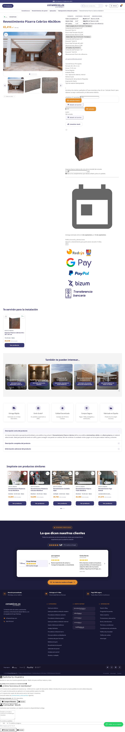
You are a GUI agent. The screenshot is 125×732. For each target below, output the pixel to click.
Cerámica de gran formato (55, 638)
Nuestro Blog (104, 608)
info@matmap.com (11, 618)
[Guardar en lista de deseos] (6, 35)
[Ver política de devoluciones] (66, 244)
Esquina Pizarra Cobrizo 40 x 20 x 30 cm (14, 333)
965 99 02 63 (10, 621)
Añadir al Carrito (75, 105)
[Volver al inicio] (55, 6)
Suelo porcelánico (53, 608)
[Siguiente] (59, 54)
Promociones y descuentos (107, 618)
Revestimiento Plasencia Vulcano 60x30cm (39, 489)
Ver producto (14, 345)
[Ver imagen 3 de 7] (83, 483)
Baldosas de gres (53, 642)
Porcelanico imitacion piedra (56, 618)
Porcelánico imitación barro (56, 632)
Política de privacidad (106, 632)
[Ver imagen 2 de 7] (81, 483)
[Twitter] (107, 667)
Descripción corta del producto (16, 431)
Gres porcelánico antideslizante (57, 635)
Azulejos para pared (53, 652)
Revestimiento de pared (55, 645)
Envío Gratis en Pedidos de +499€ (63, 1)
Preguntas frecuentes (106, 611)
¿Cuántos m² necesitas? (73, 97)
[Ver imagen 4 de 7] (85, 483)
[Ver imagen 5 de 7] (87, 483)
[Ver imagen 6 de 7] (89, 483)
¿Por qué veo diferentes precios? (73, 59)
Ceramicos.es (26, 11)
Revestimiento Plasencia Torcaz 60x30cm (16, 489)
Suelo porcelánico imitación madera (58, 611)
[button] (92, 242)
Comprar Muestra (10, 701)
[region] (17, 478)
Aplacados (53, 11)
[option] (16, 85)
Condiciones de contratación (108, 628)
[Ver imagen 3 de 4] (18, 483)
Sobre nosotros (104, 615)
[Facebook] (119, 667)
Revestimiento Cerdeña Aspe (61, 489)
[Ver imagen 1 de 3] (106, 483)
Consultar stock (74, 124)
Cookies (119, 673)
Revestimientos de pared (39, 11)
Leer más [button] (53, 571)
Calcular (91, 109)
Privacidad (106, 673)
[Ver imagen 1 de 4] (14, 483)
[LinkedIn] (115, 667)
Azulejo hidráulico (53, 628)
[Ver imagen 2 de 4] (16, 483)
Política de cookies (105, 635)
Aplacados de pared (53, 648)
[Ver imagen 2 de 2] (63, 483)
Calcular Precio (74, 100)
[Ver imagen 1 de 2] (61, 483)
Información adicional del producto (18, 449)
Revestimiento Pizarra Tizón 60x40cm (83, 489)
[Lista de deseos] (106, 6)
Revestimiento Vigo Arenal (105, 489)
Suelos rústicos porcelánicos (56, 625)
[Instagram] (111, 667)
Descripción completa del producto (17, 443)
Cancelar (22, 701)
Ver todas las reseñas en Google (63, 582)
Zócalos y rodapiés (53, 655)
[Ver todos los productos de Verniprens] (23, 316)
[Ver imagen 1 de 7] (79, 483)
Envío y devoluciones (106, 621)
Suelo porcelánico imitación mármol (58, 621)
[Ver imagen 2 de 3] (108, 483)
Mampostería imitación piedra (67, 11)
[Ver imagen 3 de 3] (110, 483)
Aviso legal (103, 638)
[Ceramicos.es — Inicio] (13, 606)
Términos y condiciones (106, 625)
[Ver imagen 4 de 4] (20, 483)
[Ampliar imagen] (59, 34)
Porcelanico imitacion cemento (57, 615)
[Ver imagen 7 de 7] (91, 483)
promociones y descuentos (20, 695)
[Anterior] (6, 54)
